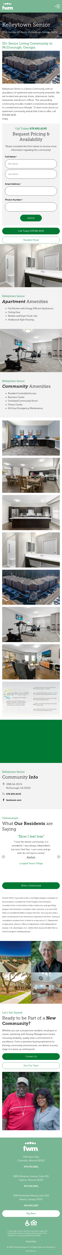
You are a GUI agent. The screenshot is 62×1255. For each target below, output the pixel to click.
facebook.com (13, 800)
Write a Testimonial (31, 885)
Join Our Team (31, 1065)
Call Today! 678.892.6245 (31, 231)
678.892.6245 (38, 128)
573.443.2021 (31, 1166)
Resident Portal (31, 240)
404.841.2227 (31, 1205)
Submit (31, 218)
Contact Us (31, 1056)
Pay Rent (31, 1213)
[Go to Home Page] (8, 6)
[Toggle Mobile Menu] (57, 6)
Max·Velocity (31, 1251)
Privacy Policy (31, 1241)
